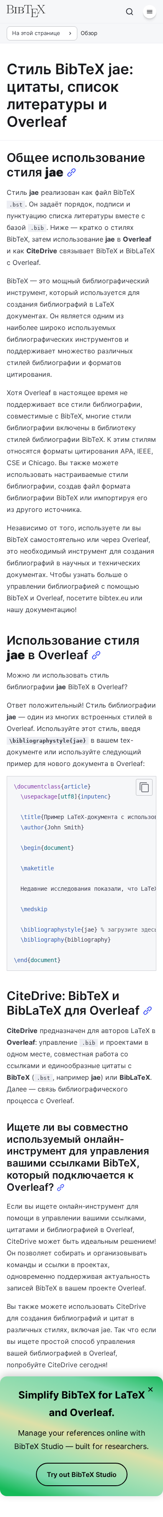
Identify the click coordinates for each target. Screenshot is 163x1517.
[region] (81, 873)
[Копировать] (144, 787)
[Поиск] (129, 11)
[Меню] (149, 11)
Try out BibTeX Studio (82, 1474)
